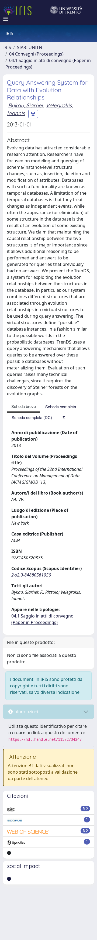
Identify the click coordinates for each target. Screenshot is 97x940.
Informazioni (25, 711)
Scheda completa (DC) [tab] (32, 417)
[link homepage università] (66, 9)
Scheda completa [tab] (60, 406)
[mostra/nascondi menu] (5, 19)
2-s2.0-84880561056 (31, 575)
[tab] (63, 417)
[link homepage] (19, 9)
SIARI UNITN (29, 47)
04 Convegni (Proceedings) (36, 54)
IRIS (7, 47)
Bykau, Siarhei (25, 105)
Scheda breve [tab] (23, 406)
